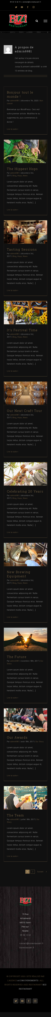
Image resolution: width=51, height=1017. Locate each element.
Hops (25, 157)
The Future (21, 634)
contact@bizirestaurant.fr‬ (31, 943)
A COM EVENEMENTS (27, 980)
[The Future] (25, 639)
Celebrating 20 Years (21, 469)
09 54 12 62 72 (15, 2)
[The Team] (25, 797)
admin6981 (14, 101)
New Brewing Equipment (21, 550)
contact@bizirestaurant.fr (32, 2)
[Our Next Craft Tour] (25, 393)
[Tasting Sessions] (25, 232)
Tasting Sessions (21, 227)
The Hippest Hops (21, 146)
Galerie (29, 146)
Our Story (26, 645)
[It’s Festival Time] (25, 312)
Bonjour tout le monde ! (20, 94)
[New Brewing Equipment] (25, 554)
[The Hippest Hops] (25, 151)
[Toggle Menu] (45, 21)
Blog (20, 157)
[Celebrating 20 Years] (25, 474)
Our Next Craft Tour (21, 388)
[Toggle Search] (37, 21)
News (30, 157)
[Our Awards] (25, 720)
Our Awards (21, 715)
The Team (21, 793)
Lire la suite (12, 129)
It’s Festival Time (21, 308)
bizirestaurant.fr (26, 947)
